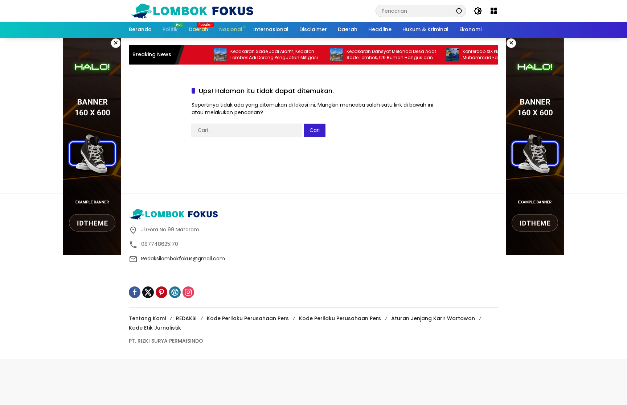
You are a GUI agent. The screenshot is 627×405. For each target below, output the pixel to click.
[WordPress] (175, 292)
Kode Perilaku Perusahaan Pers (248, 318)
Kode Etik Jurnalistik (155, 327)
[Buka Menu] (493, 11)
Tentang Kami (147, 318)
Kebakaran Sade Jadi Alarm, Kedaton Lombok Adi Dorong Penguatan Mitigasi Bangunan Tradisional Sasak (264, 55)
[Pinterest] (161, 292)
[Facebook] (134, 292)
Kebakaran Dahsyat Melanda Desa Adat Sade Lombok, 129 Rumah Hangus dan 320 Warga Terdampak (381, 55)
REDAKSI (186, 318)
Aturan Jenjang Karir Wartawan (433, 318)
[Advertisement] (313, 168)
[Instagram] (188, 292)
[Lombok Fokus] (192, 10)
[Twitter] (148, 292)
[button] (459, 11)
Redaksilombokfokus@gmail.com (183, 258)
